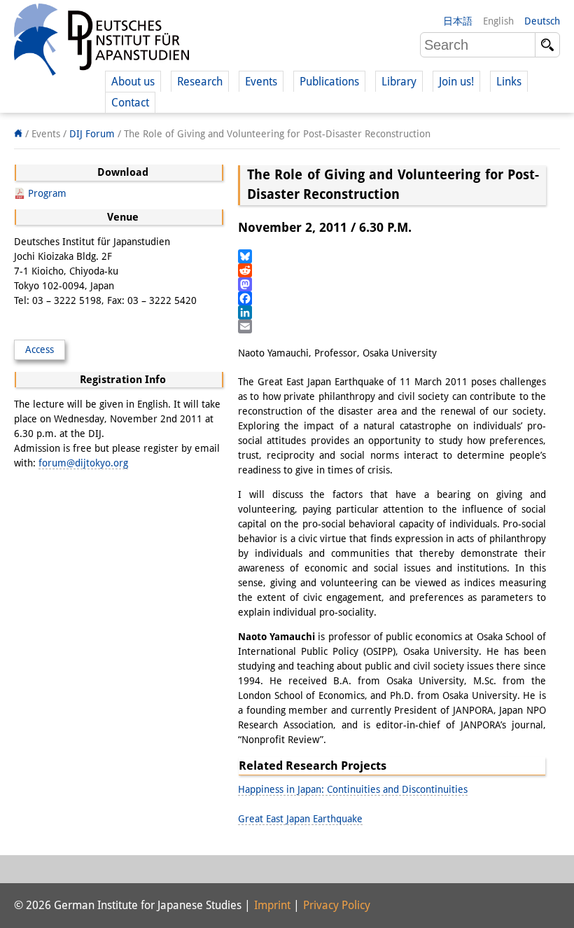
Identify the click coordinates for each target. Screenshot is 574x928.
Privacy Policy (336, 905)
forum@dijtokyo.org (83, 463)
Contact (130, 102)
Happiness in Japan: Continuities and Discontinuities (353, 789)
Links (509, 81)
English (498, 21)
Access (39, 349)
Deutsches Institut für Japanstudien (101, 42)
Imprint (272, 905)
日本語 (457, 21)
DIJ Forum (92, 133)
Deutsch (542, 21)
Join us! (456, 81)
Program (47, 193)
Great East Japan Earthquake (300, 818)
